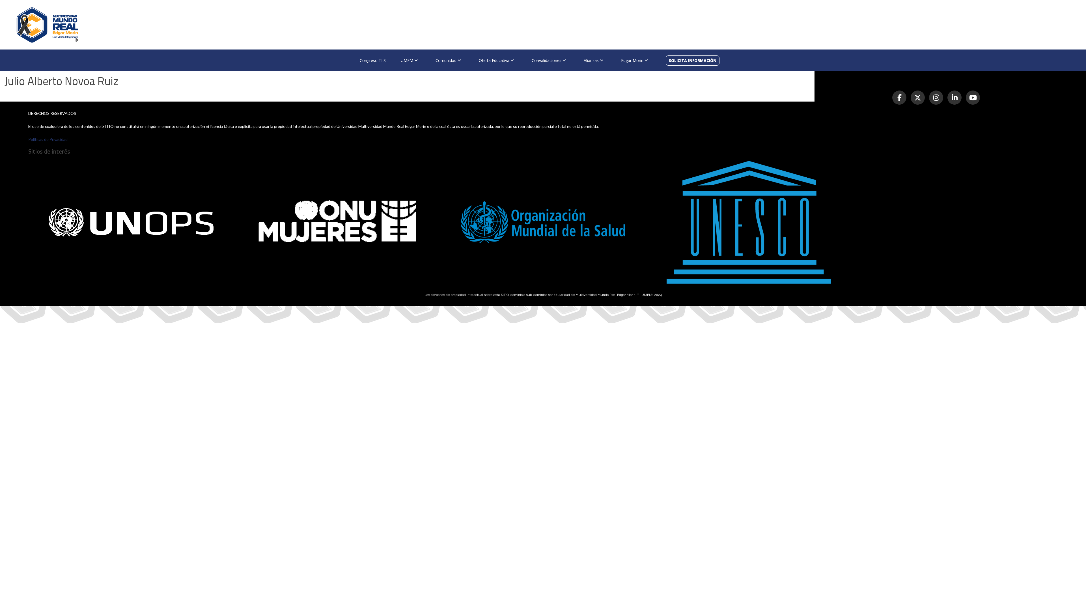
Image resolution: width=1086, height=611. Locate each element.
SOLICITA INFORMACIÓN (692, 60)
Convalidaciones (547, 60)
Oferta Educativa (494, 60)
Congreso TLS (373, 60)
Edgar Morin (633, 60)
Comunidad (447, 60)
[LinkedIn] (954, 98)
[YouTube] (973, 98)
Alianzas (592, 60)
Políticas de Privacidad (48, 139)
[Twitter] (918, 98)
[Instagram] (936, 98)
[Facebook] (899, 98)
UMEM (407, 60)
